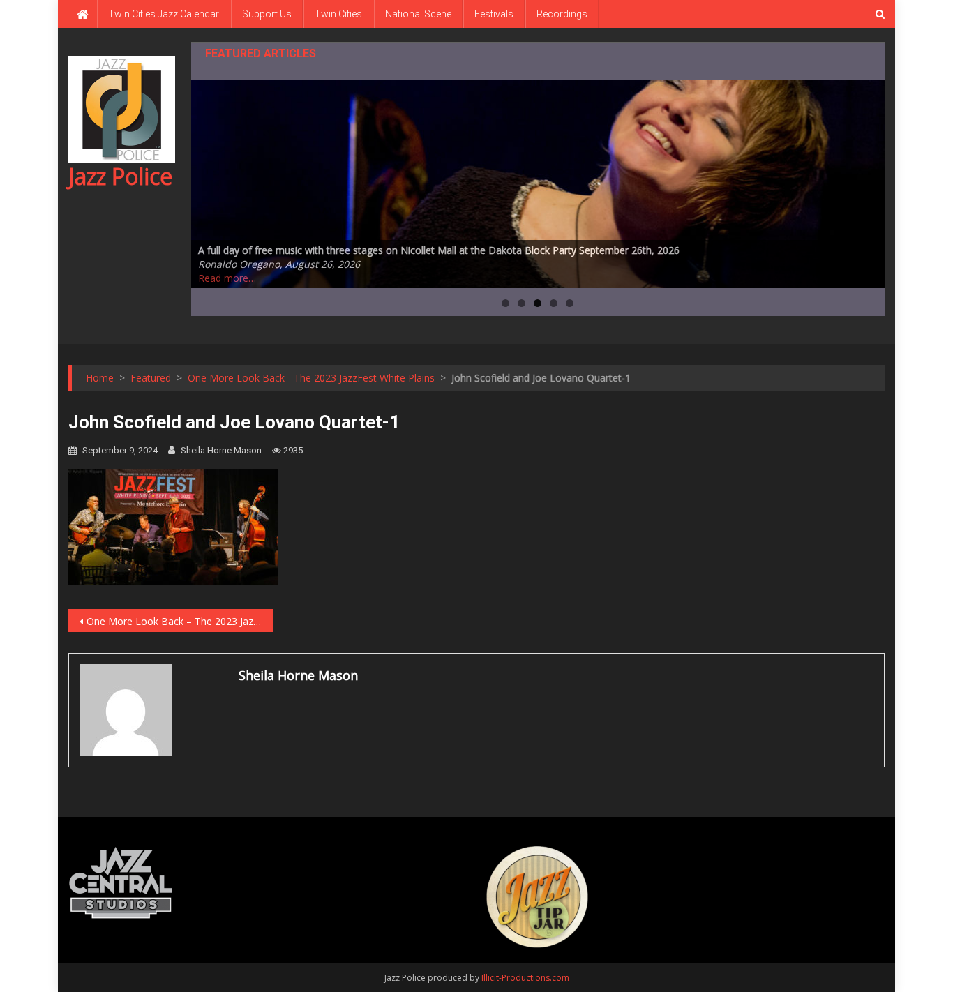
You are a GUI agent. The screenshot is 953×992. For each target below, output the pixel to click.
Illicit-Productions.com (525, 978)
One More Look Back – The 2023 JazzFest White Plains (180, 621)
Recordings (561, 14)
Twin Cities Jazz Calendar (163, 14)
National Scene (418, 14)
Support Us (267, 14)
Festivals (493, 14)
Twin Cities (338, 14)
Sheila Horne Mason (221, 450)
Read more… (227, 278)
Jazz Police (120, 176)
